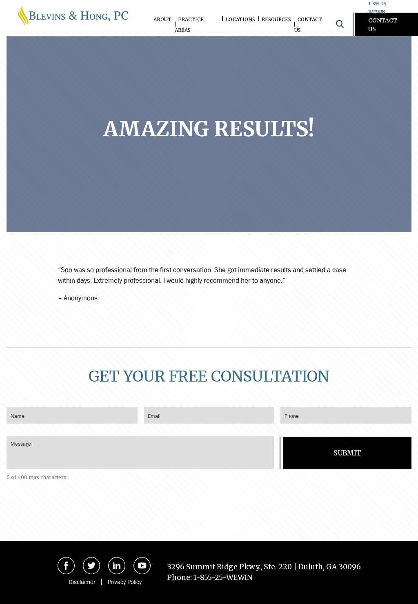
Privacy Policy (125, 581)
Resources (276, 19)
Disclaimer (82, 581)
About (162, 19)
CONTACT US (382, 25)
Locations (240, 19)
